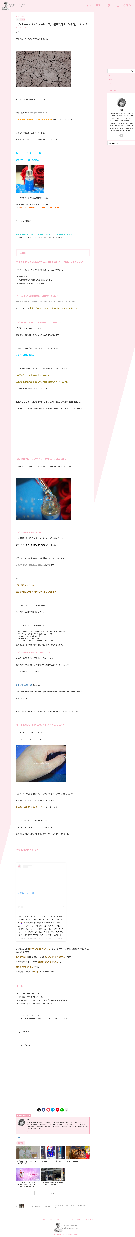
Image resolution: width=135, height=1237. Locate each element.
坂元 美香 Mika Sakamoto (25, 938)
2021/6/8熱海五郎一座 (73, 1161)
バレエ (118, 6)
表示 (28, 253)
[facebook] (43, 1110)
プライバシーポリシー (89, 1219)
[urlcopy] (66, 1110)
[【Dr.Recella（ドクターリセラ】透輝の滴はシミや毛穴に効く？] (53, 1110)
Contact (79, 1219)
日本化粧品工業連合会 (24, 685)
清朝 (109, 5)
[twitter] (39, 1110)
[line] (62, 1110)
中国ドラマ (98, 5)
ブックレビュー (127, 5)
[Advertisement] (53, 440)
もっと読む (53, 1193)
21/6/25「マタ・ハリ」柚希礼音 (51, 1161)
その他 (19, 1138)
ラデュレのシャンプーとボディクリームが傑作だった (27, 1162)
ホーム (89, 5)
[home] (28, 1131)
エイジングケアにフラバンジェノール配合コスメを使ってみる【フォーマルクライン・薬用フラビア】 (27, 1185)
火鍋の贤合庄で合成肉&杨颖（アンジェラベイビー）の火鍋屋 (53, 1184)
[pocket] (48, 1110)
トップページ (43, 1219)
